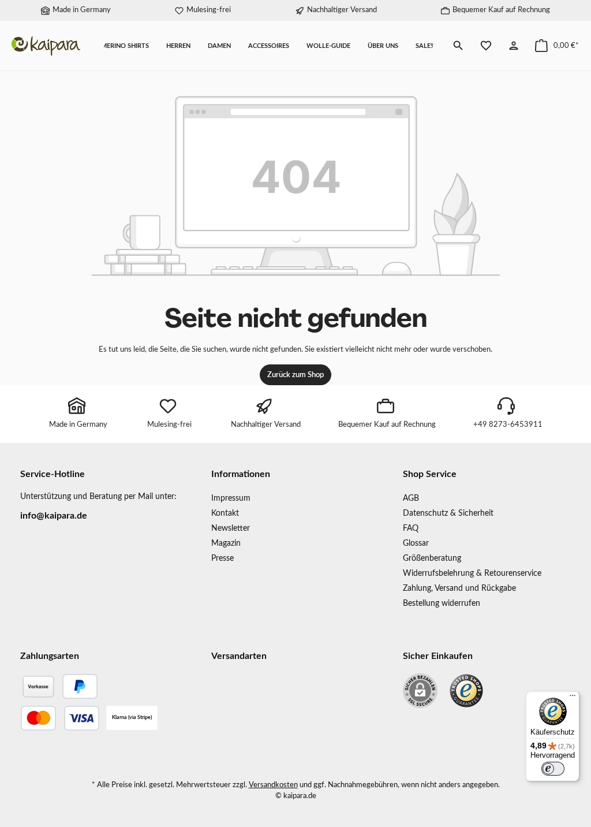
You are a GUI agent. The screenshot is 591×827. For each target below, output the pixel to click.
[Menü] (572, 698)
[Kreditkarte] (60, 718)
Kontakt (225, 513)
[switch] (552, 769)
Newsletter (230, 528)
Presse (222, 558)
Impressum (230, 498)
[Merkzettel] (486, 45)
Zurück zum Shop (295, 374)
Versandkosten (273, 784)
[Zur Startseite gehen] (46, 46)
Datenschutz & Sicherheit (448, 513)
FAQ (410, 528)
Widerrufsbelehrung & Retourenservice (472, 573)
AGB (411, 498)
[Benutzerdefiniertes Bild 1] (466, 690)
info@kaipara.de (53, 515)
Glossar (416, 543)
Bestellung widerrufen (441, 603)
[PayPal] (80, 686)
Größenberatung (432, 558)
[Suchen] (458, 45)
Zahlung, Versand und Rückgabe (459, 588)
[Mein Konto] (514, 45)
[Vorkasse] (38, 686)
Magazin (226, 543)
